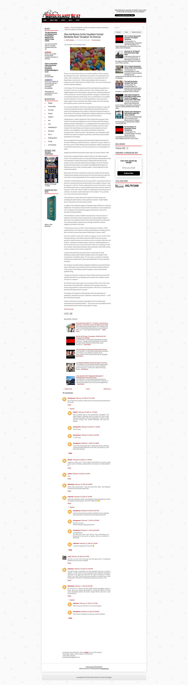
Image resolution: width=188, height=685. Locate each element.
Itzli (49, 120)
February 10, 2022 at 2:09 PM (90, 435)
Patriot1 (75, 412)
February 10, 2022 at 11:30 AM (87, 412)
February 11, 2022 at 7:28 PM (90, 443)
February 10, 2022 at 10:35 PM (83, 569)
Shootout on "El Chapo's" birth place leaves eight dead (132, 52)
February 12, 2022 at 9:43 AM (90, 611)
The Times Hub (68, 309)
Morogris (51, 131)
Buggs (50, 103)
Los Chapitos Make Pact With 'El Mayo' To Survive (91, 363)
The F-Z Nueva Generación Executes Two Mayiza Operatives (132, 37)
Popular (118, 32)
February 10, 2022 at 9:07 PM (80, 556)
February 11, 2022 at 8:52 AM (90, 530)
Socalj (50, 141)
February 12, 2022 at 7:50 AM (88, 543)
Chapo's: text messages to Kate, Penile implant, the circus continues (132, 113)
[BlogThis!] (67, 314)
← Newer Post (67, 389)
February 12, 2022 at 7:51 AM (88, 603)
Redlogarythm (52, 138)
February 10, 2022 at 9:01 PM (90, 510)
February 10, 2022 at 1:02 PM (81, 473)
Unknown (71, 496)
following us (105, 668)
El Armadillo (52, 106)
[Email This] (65, 314)
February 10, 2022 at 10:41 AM (85, 398)
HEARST (50, 117)
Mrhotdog (71, 484)
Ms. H (50, 134)
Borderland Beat (93, 677)
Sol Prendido (52, 145)
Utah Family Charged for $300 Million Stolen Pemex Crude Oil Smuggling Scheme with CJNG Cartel (132, 97)
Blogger (109, 677)
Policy (78, 20)
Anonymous (71, 398)
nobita (70, 473)
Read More (87, 344)
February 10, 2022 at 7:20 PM (83, 496)
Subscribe (128, 173)
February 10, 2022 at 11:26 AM (82, 460)
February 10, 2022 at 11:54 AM (90, 427)
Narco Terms (54, 20)
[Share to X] (69, 314)
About (70, 20)
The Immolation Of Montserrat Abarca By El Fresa (91, 349)
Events (63, 20)
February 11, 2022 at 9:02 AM (83, 586)
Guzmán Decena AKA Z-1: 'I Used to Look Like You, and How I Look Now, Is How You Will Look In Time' (92, 324)
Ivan (49, 124)
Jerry (69, 556)
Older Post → (108, 389)
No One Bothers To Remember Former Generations (130, 128)
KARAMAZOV (52, 127)
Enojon (50, 113)
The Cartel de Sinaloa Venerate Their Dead (131, 82)
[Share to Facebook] (71, 314)
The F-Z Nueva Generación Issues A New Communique (133, 67)
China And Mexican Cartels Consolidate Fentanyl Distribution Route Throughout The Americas (83, 35)
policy (50, 91)
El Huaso (51, 110)
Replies (72, 409)
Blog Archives (136, 32)
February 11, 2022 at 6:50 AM (90, 520)
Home (45, 20)
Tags (126, 32)
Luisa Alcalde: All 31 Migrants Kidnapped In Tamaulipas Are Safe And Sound (89, 376)
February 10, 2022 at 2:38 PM (83, 484)
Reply (69, 405)
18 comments (96, 40)
